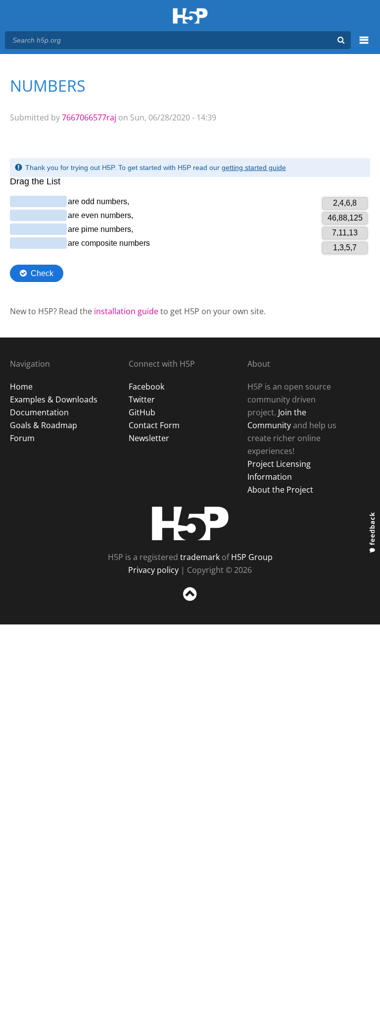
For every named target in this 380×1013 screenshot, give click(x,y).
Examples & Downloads (53, 399)
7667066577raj (89, 117)
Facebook (146, 386)
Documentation (39, 412)
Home (21, 386)
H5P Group (252, 557)
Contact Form (154, 425)
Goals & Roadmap (43, 425)
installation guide (126, 311)
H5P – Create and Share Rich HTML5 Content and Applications (190, 16)
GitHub (142, 412)
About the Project (280, 489)
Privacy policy (153, 569)
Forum (22, 438)
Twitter (142, 399)
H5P (190, 523)
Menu (364, 45)
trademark (200, 557)
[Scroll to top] (190, 603)
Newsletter (149, 438)
